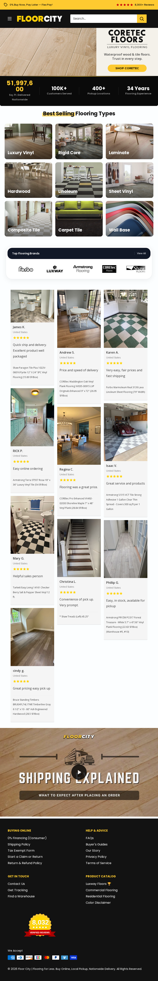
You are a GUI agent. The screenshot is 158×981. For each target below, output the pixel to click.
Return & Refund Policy (25, 863)
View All (141, 253)
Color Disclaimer (98, 902)
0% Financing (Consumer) (27, 838)
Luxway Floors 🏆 (98, 884)
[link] (79, 52)
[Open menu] (10, 18)
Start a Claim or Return (25, 856)
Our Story (93, 850)
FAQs (90, 838)
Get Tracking (18, 890)
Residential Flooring (100, 896)
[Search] (142, 18)
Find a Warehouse (21, 896)
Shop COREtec (127, 68)
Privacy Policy (96, 856)
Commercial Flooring (102, 890)
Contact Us (16, 884)
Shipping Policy (19, 844)
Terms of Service (98, 863)
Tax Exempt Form (21, 850)
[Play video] (79, 772)
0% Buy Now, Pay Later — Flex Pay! (31, 5)
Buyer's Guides (97, 844)
